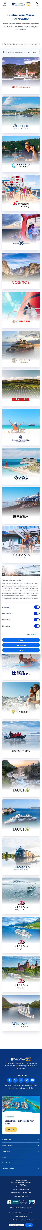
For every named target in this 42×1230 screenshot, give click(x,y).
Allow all (21, 640)
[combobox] (35, 52)
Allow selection (21, 645)
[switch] (37, 613)
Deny (21, 650)
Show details (31, 634)
